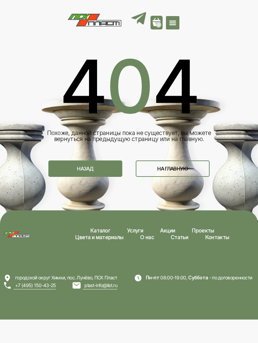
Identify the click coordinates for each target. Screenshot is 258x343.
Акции (167, 230)
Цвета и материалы (99, 237)
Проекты (203, 230)
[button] (172, 22)
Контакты (217, 237)
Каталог (100, 230)
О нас (147, 237)
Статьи (179, 237)
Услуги (135, 230)
